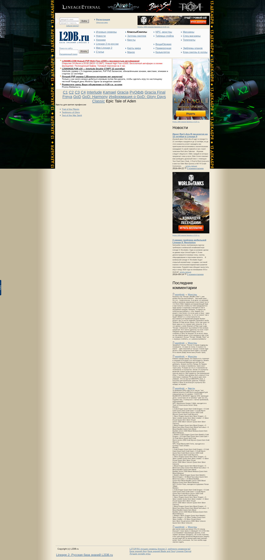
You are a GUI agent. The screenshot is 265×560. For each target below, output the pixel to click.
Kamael (109, 92)
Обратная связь (102, 22)
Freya (67, 96)
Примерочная (163, 48)
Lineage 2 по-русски (107, 44)
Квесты (131, 40)
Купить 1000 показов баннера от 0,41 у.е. (153, 27)
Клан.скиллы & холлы (195, 52)
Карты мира (134, 48)
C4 (83, 92)
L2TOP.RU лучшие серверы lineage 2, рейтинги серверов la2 (160, 549)
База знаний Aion (138, 551)
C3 (77, 92)
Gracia (123, 92)
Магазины (188, 32)
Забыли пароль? (72, 26)
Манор (131, 52)
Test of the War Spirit (72, 115)
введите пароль (69, 23)
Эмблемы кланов (193, 48)
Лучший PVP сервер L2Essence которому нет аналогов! (92, 76)
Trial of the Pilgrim (70, 109)
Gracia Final (155, 92)
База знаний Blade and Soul (161, 551)
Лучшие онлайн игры (140, 553)
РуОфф (137, 92)
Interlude (94, 92)
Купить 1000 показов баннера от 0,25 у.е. (186, 122)
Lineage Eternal (183, 551)
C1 (65, 92)
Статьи (100, 52)
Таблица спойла (165, 36)
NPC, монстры (164, 32)
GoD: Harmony (95, 96)
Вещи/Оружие (163, 44)
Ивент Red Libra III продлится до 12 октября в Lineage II (190, 135)
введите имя (67, 19)
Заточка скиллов (136, 36)
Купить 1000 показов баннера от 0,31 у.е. (186, 235)
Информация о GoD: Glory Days (137, 96)
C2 (71, 92)
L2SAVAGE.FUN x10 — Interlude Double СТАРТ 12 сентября (93, 68)
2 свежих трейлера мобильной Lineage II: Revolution (189, 241)
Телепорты (189, 40)
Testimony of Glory (71, 112)
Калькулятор (163, 52)
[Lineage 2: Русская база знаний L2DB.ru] (72, 42)
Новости (101, 36)
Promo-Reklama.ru (71, 87)
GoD (77, 96)
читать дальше (191, 166)
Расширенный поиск (68, 54)
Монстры (192, 294)
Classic (98, 101)
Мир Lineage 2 (104, 48)
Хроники (101, 40)
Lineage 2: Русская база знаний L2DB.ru (84, 554)
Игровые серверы (106, 32)
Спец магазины (192, 36)
